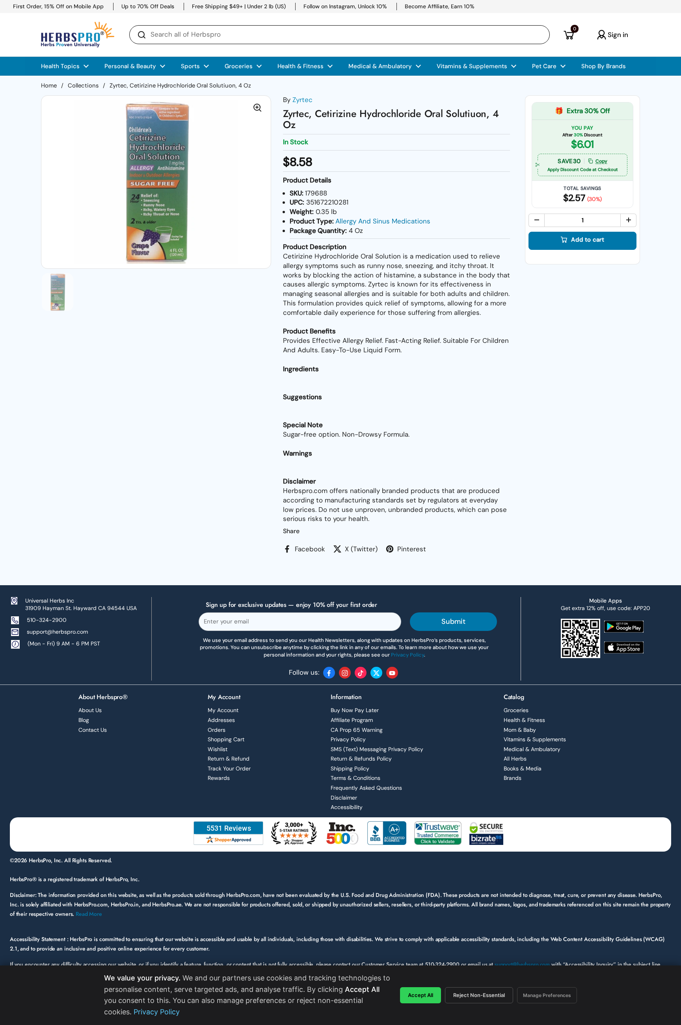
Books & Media (522, 768)
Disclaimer (344, 797)
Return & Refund (228, 758)
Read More (89, 914)
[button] (568, 35)
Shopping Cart (226, 739)
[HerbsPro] (77, 34)
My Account (223, 710)
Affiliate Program (352, 720)
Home (49, 85)
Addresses (221, 720)
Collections (83, 85)
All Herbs (515, 758)
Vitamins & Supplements (535, 739)
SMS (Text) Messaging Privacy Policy (377, 749)
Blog (83, 720)
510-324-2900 (47, 619)
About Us (90, 710)
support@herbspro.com (57, 631)
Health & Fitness (524, 720)
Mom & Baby (520, 729)
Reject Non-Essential (479, 995)
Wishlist (217, 749)
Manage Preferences (547, 995)
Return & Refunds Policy (361, 758)
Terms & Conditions (355, 777)
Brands (512, 777)
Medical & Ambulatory (532, 749)
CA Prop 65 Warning (357, 729)
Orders (216, 729)
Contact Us (92, 729)
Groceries (516, 710)
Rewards (219, 777)
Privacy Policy (348, 739)
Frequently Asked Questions (366, 787)
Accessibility (347, 807)
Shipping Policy (350, 768)
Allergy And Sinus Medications (382, 221)
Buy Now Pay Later (355, 710)
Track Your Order (229, 768)
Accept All (420, 995)
